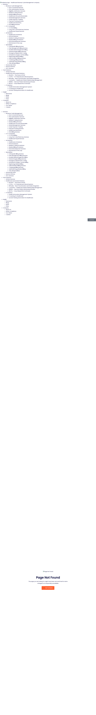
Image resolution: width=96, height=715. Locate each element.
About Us (8, 102)
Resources (9, 93)
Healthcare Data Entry (15, 23)
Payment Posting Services (16, 21)
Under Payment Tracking (16, 19)
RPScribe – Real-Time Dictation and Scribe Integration (24, 78)
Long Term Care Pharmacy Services (19, 29)
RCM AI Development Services (17, 41)
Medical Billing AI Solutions (16, 39)
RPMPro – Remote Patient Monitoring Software (22, 82)
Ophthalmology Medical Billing (17, 61)
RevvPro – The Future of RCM (17, 75)
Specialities (9, 45)
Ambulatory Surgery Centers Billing (18, 55)
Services (5, 4)
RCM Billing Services (14, 24)
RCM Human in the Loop (15, 43)
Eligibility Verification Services (17, 11)
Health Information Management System (20, 87)
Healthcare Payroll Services (16, 31)
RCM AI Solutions (13, 36)
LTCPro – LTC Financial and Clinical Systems (21, 77)
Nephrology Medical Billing (16, 56)
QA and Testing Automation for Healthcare (21, 90)
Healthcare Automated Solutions (15, 73)
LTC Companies (10, 26)
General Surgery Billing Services (17, 51)
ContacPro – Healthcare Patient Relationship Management (25, 80)
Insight (5, 92)
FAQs (7, 98)
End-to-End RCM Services (16, 7)
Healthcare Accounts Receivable (18, 16)
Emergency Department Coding (18, 53)
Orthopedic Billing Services (16, 46)
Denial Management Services (17, 18)
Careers (8, 107)
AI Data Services (10, 71)
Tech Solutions (7, 70)
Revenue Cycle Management (14, 6)
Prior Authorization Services (16, 9)
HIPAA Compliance (11, 103)
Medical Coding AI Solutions (16, 38)
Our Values (9, 105)
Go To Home (48, 588)
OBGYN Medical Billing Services (17, 58)
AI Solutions (9, 33)
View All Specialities (14, 63)
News (7, 97)
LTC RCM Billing (13, 28)
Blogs (7, 95)
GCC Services (10, 68)
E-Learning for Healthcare (16, 88)
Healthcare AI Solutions (15, 34)
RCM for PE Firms (10, 66)
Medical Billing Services (15, 14)
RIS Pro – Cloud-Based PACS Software (19, 83)
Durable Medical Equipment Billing (18, 50)
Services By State (11, 65)
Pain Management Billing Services (18, 48)
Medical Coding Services (16, 12)
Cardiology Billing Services (16, 60)
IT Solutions (9, 85)
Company (6, 100)
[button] (48, 110)
